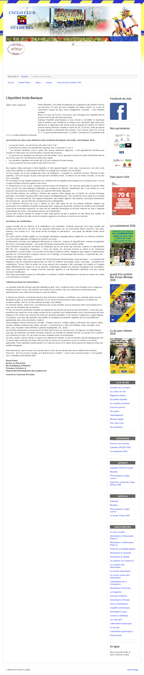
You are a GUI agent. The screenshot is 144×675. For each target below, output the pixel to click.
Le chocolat (114, 627)
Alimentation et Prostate (120, 600)
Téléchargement (116, 415)
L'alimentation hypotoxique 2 (121, 631)
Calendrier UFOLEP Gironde (121, 468)
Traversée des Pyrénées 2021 (69, 83)
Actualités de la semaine (120, 388)
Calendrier (114, 501)
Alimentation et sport (118, 612)
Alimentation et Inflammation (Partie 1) (121, 543)
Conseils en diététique (119, 616)
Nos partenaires (116, 427)
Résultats (114, 472)
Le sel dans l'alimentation (120, 571)
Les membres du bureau (120, 403)
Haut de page (132, 669)
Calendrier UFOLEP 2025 (120, 447)
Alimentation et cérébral (119, 557)
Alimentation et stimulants (120, 553)
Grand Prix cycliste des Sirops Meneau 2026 (122, 483)
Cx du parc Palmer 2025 (120, 516)
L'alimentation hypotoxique (120, 623)
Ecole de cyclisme (117, 407)
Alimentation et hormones (120, 588)
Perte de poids (116, 635)
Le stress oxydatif (117, 532)
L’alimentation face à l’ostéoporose (118, 583)
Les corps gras (116, 620)
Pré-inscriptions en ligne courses (120, 477)
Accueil (11, 83)
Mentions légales (117, 419)
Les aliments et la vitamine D (122, 561)
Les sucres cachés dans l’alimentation (120, 576)
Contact (49, 83)
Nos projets (114, 411)
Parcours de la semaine (119, 443)
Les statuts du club (118, 392)
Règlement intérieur (118, 395)
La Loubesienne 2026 (118, 451)
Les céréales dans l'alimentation (117, 566)
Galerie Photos (24, 83)
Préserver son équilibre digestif (122, 549)
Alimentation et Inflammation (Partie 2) (121, 537)
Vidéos (38, 83)
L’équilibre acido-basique (120, 608)
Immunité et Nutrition (118, 596)
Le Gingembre (115, 592)
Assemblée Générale (118, 399)
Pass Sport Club (116, 423)
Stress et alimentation (119, 604)
